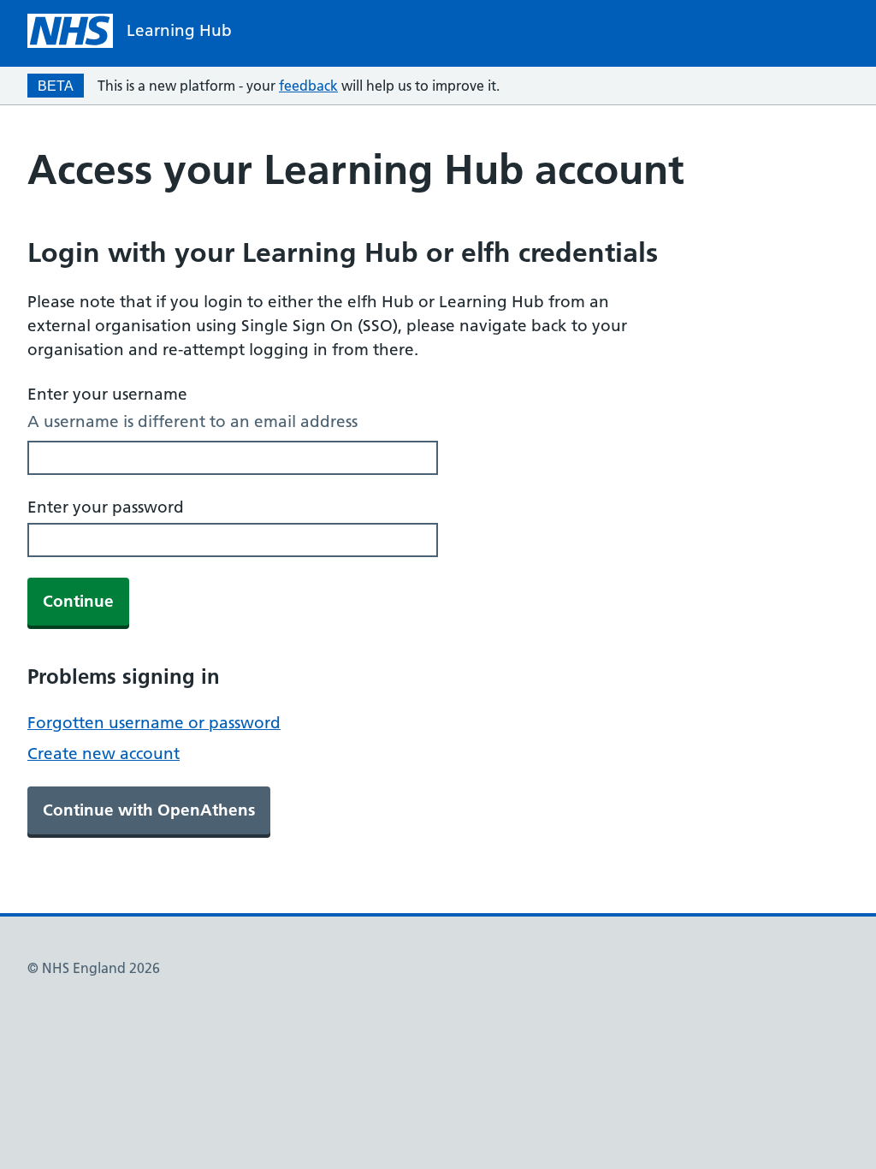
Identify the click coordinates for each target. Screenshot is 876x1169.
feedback (308, 85)
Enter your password (105, 507)
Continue (78, 601)
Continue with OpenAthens (149, 810)
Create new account (103, 753)
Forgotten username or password (154, 723)
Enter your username (107, 394)
